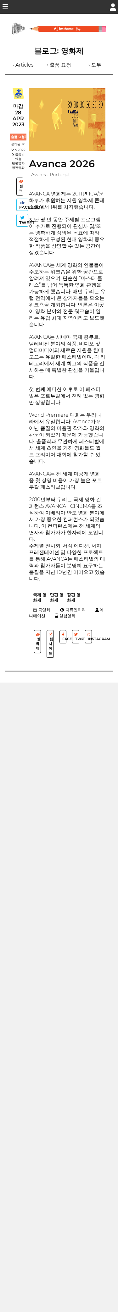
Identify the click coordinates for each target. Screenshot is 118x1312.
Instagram (89, 639)
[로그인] (113, 6)
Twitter (76, 639)
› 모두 (94, 65)
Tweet (23, 222)
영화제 (38, 644)
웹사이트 (51, 646)
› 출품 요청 (59, 65)
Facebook (23, 207)
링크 (21, 188)
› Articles (23, 65)
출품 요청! (18, 137)
